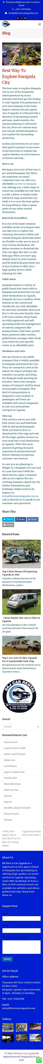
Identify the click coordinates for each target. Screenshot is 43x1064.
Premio (8, 819)
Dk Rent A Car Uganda (24, 1053)
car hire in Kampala (25, 183)
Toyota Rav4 (11, 742)
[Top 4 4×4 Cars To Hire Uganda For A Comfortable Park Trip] (21, 645)
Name (6, 913)
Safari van (9, 760)
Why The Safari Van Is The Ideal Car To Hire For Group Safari (11, 838)
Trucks (8, 796)
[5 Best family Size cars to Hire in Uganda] (21, 602)
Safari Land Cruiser (15, 754)
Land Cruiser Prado (15, 748)
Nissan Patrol (11, 813)
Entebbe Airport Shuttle (17, 807)
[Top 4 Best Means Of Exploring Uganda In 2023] (21, 554)
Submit (7, 959)
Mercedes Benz (12, 784)
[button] (8, 519)
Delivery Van (11, 790)
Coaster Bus (10, 778)
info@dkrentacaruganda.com (18, 496)
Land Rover (10, 766)
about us (7, 895)
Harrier (8, 802)
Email (6, 925)
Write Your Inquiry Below (14, 937)
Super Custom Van (14, 772)
